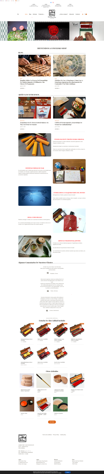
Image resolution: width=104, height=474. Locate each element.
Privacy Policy (56, 434)
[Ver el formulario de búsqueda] (18, 14)
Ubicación (71, 14)
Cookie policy (63, 434)
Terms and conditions (47, 434)
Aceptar (67, 472)
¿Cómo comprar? (64, 14)
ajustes (60, 472)
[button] (50, 40)
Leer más (22, 88)
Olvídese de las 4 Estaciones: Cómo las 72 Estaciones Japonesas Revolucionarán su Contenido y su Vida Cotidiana (69, 82)
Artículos (35, 14)
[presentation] (34, 65)
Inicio (26, 14)
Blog (30, 14)
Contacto (78, 14)
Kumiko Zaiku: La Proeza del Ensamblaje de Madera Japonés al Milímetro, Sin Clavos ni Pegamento (34, 82)
